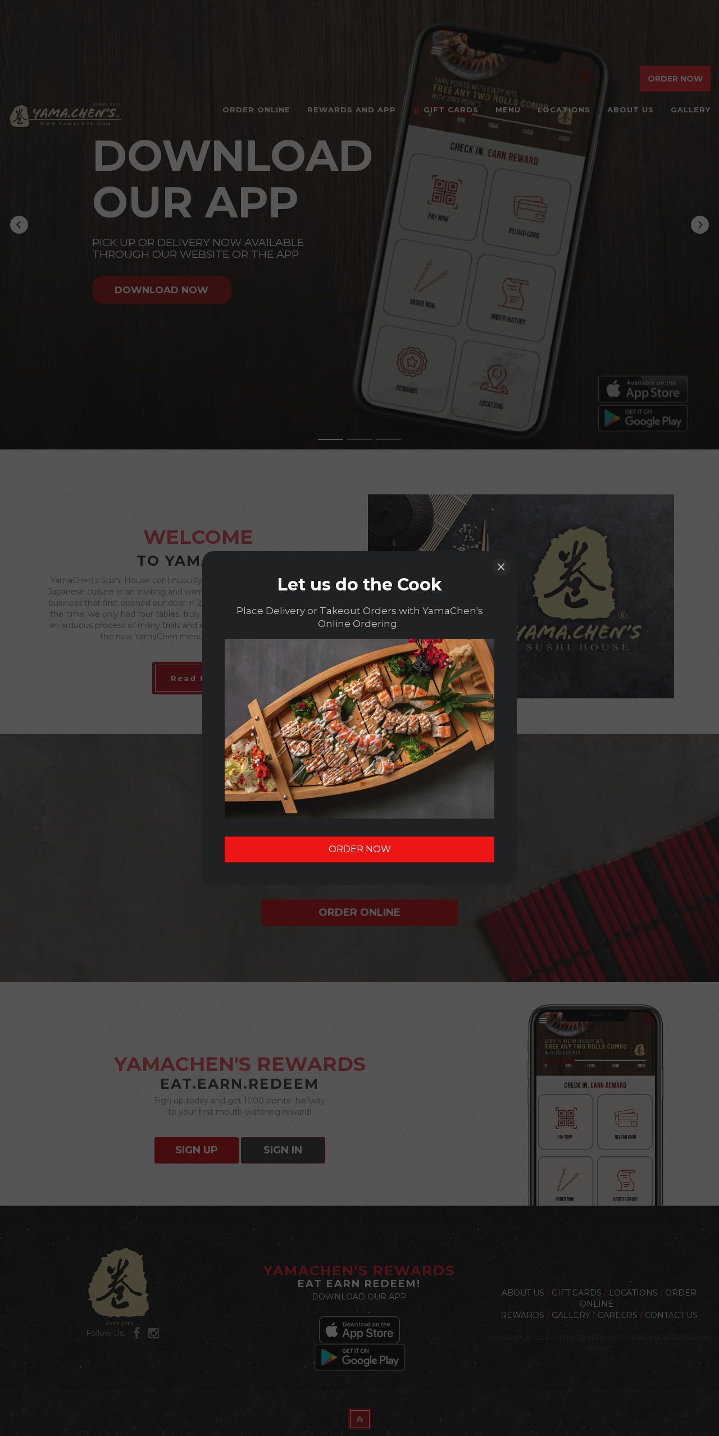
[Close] (501, 567)
